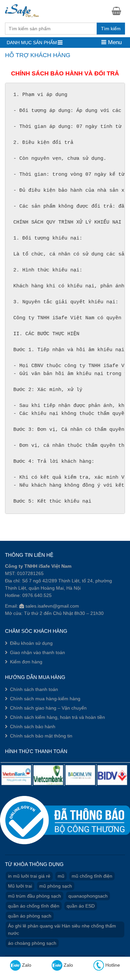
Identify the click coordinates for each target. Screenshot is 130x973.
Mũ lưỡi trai (20, 886)
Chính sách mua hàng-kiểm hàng (45, 698)
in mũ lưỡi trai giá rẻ (29, 876)
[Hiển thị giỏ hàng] (118, 11)
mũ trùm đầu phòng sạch (34, 896)
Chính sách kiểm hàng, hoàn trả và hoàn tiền (57, 717)
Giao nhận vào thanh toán (37, 652)
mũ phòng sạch (55, 886)
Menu (114, 42)
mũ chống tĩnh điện (92, 876)
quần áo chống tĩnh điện (33, 906)
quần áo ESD (81, 906)
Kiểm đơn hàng (26, 661)
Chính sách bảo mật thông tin (41, 735)
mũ (61, 876)
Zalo (26, 965)
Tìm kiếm (111, 28)
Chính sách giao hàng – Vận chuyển (48, 708)
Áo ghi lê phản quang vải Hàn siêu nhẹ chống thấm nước (62, 929)
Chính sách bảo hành (32, 726)
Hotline (112, 965)
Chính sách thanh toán (34, 689)
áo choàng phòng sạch (32, 943)
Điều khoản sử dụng (31, 643)
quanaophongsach (88, 896)
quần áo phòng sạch (29, 916)
